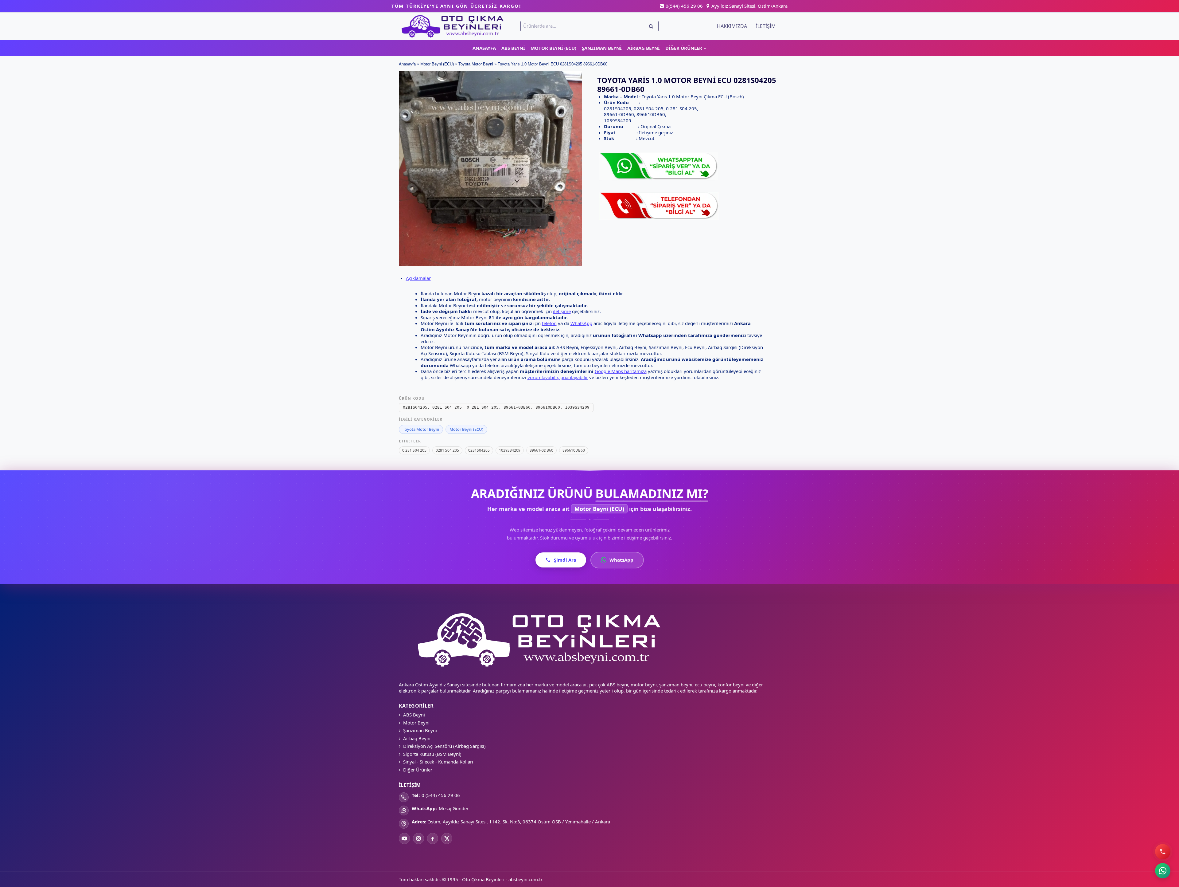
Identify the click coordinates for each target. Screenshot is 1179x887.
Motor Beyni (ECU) (553, 48)
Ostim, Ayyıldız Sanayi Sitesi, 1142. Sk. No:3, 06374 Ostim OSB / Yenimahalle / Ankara (518, 821)
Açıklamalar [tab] (418, 278)
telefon (549, 323)
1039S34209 (509, 450)
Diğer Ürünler (417, 769)
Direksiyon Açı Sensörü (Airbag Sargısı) (444, 746)
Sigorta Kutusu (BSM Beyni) (432, 754)
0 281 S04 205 (414, 450)
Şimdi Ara (565, 560)
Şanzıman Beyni (602, 48)
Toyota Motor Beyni (475, 64)
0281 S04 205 (447, 450)
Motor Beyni (416, 722)
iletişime (562, 311)
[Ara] (1162, 851)
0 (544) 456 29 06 (441, 795)
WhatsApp (581, 323)
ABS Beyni (513, 48)
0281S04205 (479, 450)
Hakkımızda (732, 26)
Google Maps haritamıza (621, 371)
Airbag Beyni (643, 48)
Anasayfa (484, 48)
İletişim (766, 26)
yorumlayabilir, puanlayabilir (557, 377)
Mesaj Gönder (454, 808)
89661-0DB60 (541, 450)
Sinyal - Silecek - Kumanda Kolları (438, 761)
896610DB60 (573, 450)
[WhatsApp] (1162, 870)
